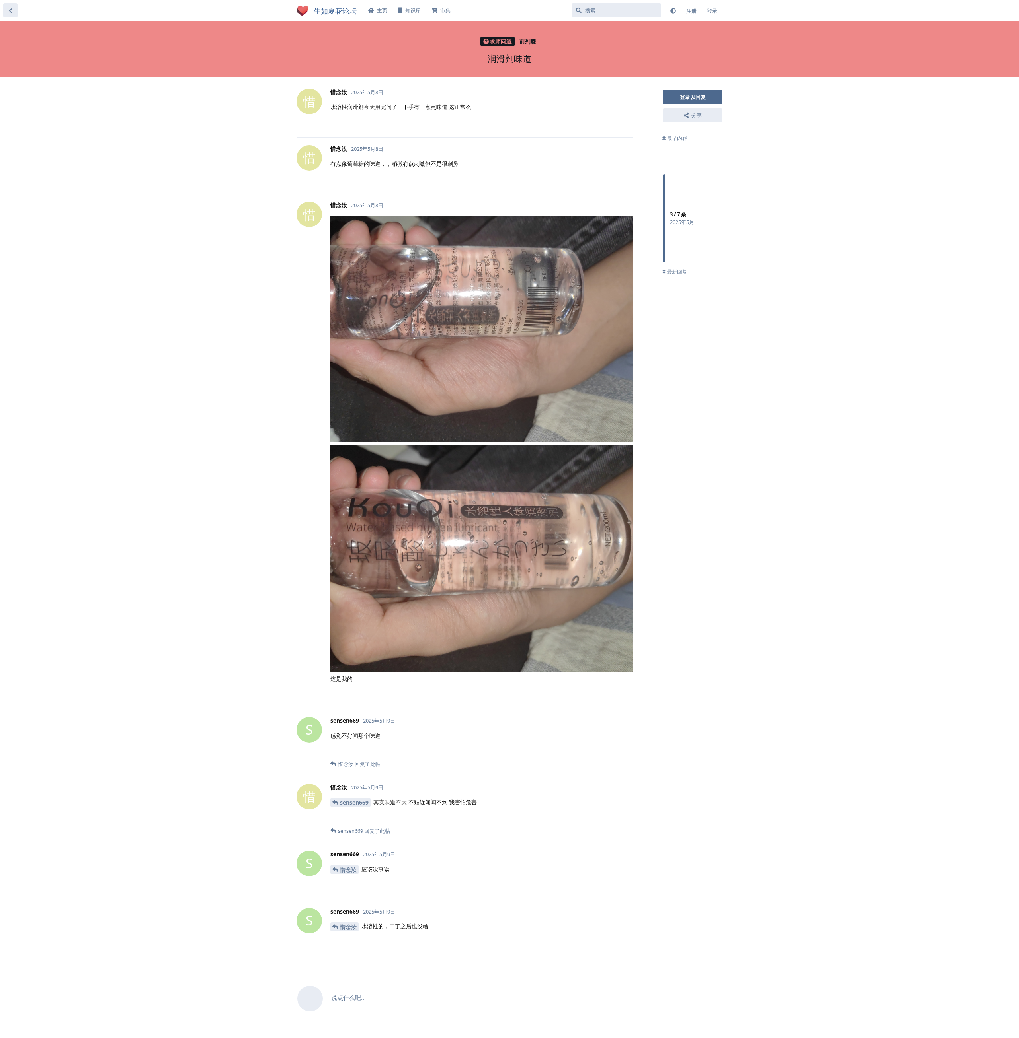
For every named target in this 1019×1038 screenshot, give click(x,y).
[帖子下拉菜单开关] (626, 122)
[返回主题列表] (10, 10)
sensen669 (354, 802)
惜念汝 (348, 869)
